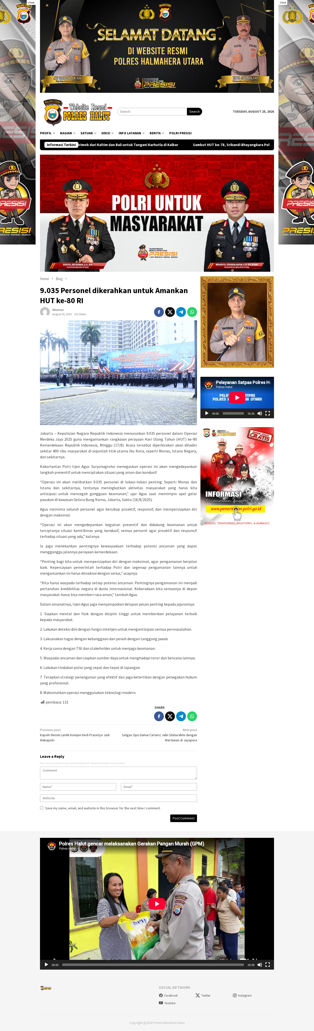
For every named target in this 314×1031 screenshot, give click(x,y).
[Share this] (159, 312)
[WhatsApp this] (192, 312)
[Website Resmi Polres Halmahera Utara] (78, 111)
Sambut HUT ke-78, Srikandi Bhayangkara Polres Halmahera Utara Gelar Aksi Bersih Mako (203, 145)
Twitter (205, 995)
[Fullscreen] (267, 413)
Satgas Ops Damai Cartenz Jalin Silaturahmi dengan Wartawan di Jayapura (159, 735)
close (31, 2)
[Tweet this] (170, 312)
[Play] (206, 413)
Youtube (169, 1003)
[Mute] (259, 413)
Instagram (245, 995)
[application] (237, 397)
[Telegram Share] (181, 312)
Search (194, 111)
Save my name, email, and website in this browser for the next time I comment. (103, 808)
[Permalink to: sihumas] (45, 311)
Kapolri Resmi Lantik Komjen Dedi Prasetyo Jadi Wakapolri (75, 735)
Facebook (171, 995)
